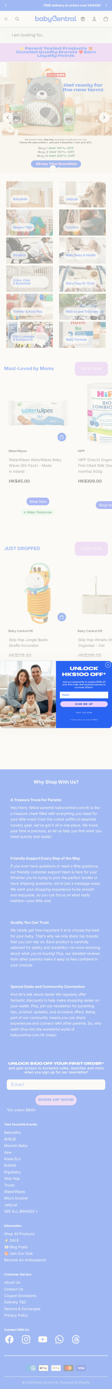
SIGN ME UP (84, 704)
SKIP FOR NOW (84, 712)
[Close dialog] (107, 664)
